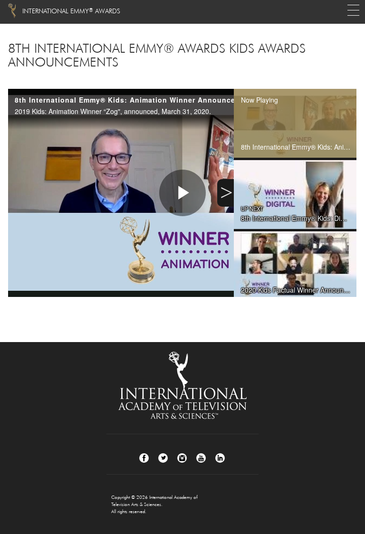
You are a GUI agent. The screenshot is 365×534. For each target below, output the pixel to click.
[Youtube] (201, 458)
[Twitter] (163, 458)
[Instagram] (182, 458)
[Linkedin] (220, 458)
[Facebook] (144, 458)
